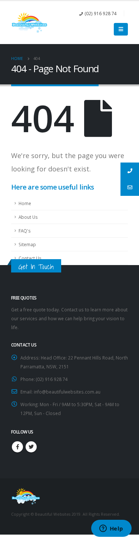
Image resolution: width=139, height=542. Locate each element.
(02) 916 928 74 (101, 13)
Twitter (31, 446)
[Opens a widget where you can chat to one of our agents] (111, 529)
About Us (28, 217)
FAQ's (25, 231)
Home (25, 203)
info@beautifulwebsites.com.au (67, 392)
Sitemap (27, 244)
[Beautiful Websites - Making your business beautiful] (29, 22)
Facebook (17, 446)
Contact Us (30, 258)
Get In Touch (36, 266)
